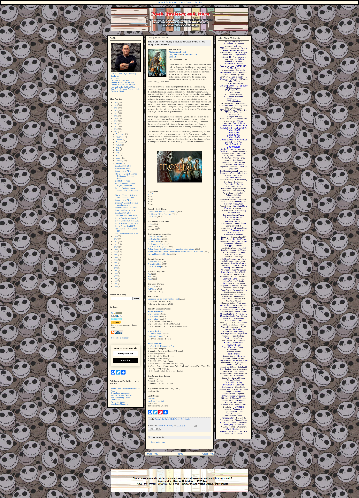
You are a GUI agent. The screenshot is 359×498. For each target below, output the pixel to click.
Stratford (228, 402)
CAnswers (223, 79)
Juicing (227, 267)
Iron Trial (152, 194)
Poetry (228, 338)
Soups (228, 392)
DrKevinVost (242, 173)
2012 (116, 242)
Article (240, 63)
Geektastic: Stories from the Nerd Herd (163, 299)
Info (166, 2)
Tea (241, 411)
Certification (225, 151)
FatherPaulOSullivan (233, 197)
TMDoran (227, 409)
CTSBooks (242, 85)
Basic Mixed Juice (122, 168)
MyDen (244, 316)
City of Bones (153, 314)
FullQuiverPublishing (233, 221)
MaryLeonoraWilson (228, 303)
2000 (116, 273)
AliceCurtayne (241, 52)
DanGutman (238, 160)
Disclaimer (115, 76)
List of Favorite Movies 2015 (126, 218)
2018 (116, 124)
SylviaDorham (227, 407)
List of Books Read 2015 (125, 226)
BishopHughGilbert (237, 75)
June (118, 150)
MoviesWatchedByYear (229, 316)
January (119, 163)
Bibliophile (243, 73)
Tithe (150, 224)
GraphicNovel (233, 232)
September (120, 142)
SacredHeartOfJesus (228, 367)
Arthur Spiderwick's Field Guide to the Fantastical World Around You (175, 251)
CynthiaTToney (239, 158)
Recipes (241, 356)
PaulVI (243, 327)
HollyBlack (175, 419)
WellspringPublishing (229, 431)
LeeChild (227, 279)
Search (189, 2)
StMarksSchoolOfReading (233, 396)
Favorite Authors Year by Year (123, 85)
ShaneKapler (240, 387)
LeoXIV (241, 279)
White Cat (152, 286)
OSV (240, 320)
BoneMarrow (225, 77)
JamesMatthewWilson (228, 248)
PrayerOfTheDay (233, 345)
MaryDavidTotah (239, 299)
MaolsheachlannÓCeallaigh (233, 292)
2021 (116, 116)
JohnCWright (238, 257)
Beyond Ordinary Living (120, 397)
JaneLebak (242, 248)
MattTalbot (241, 303)
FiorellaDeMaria (240, 206)
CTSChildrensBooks (233, 88)
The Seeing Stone (155, 239)
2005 (116, 260)
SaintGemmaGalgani (240, 369)
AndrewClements (239, 57)
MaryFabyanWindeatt (233, 301)
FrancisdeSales (234, 219)
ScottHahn (240, 385)
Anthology (239, 59)
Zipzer (239, 433)
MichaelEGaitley (226, 309)
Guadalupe (225, 237)
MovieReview (241, 314)
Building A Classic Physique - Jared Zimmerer (127, 204)
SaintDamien (225, 369)
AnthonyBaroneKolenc (234, 61)
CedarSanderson (228, 149)
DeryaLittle (224, 167)
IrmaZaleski (224, 241)
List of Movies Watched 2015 (127, 221)
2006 (116, 257)
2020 (116, 118)
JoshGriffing (224, 265)
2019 (116, 121)
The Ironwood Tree (155, 244)
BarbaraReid (241, 70)
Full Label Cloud (117, 91)
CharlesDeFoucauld (240, 151)
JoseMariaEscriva (239, 263)
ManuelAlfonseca (240, 290)
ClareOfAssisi (241, 154)
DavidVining (227, 165)
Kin (149, 274)
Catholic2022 (233, 132)
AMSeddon (224, 48)
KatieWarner (227, 274)
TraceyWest (232, 422)
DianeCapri (243, 167)
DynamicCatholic (233, 177)
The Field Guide (154, 236)
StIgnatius (241, 394)
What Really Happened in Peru (162, 346)
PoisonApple (237, 338)
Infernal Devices (154, 331)
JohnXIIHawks (240, 261)
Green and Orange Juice (125, 210)
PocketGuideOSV (238, 336)
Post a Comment (158, 442)
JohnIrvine (242, 259)
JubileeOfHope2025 (239, 265)
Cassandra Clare (190, 54)
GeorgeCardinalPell (233, 226)
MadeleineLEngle (238, 288)
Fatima (223, 202)
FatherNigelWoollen (233, 195)
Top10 (222, 422)
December (120, 134)
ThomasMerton (241, 420)
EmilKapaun (238, 182)
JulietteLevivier (237, 268)
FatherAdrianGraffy (238, 191)
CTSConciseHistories (233, 95)
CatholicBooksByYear (233, 142)
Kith (149, 276)
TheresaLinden (227, 418)
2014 (116, 236)
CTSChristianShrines (233, 90)
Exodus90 (226, 191)
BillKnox (226, 75)
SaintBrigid (242, 367)
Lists (224, 283)
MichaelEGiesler (241, 310)
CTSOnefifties (242, 110)
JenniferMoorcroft (229, 252)
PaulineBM (237, 329)
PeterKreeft (227, 332)
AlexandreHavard (226, 53)
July (118, 147)
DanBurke (228, 160)
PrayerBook (238, 342)
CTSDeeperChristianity (233, 97)
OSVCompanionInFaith (227, 323)
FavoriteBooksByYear (237, 202)
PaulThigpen (235, 327)
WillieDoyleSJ (230, 434)
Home (160, 2)
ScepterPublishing (233, 382)
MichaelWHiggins (226, 312)
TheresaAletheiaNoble (233, 416)
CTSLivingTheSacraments (233, 108)
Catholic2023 (233, 135)
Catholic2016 (239, 123)
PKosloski (225, 327)
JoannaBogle (228, 257)
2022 (116, 113)
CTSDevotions (233, 99)
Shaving (235, 389)
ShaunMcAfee (224, 389)
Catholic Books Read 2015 (126, 216)
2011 (116, 244)
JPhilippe (228, 246)
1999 (116, 276)
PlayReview (242, 334)
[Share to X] (154, 429)
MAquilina (224, 286)
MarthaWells (227, 299)
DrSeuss (228, 175)
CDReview (243, 79)
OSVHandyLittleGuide (230, 325)
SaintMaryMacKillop (240, 373)
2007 (116, 255)
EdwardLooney (241, 180)
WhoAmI (243, 431)
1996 (116, 284)
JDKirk (244, 241)
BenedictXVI (225, 72)
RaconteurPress (233, 350)
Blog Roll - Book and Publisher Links (125, 89)
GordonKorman (238, 230)
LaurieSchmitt (242, 276)
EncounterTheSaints (234, 184)
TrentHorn (243, 422)
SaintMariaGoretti (226, 373)
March (118, 158)
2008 (116, 252)
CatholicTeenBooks (233, 144)
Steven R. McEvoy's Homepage (124, 74)
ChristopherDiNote (227, 153)
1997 (116, 281)
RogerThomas (240, 362)
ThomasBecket (241, 418)
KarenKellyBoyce (239, 270)
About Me (114, 78)
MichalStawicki (241, 312)
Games (237, 224)
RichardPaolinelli (240, 360)
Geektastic (152, 398)
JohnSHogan (227, 261)
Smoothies (244, 389)
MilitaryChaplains (227, 314)
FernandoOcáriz (225, 206)
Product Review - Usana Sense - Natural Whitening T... (126, 190)
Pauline (228, 329)
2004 (116, 263)
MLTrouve (244, 285)
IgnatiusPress (239, 239)
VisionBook (240, 425)
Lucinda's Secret (154, 242)
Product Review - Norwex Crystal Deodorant (125, 184)
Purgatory (241, 347)
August (119, 145)
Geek (243, 223)
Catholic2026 (241, 139)
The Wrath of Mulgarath (157, 246)
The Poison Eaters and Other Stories (162, 212)
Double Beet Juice (122, 181)
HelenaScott (226, 239)
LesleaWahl (227, 281)
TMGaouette (238, 409)
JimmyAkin (228, 254)
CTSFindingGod (241, 104)
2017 (116, 126)
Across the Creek (118, 402)
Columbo (239, 156)
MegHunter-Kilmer (240, 305)
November (120, 137)
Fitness (227, 208)
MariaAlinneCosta (227, 294)
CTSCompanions (233, 92)
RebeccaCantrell (229, 356)
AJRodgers (228, 46)
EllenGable (228, 182)
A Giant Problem (154, 264)
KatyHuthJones (239, 274)
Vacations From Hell (156, 401)
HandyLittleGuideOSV (238, 237)
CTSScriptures (234, 114)
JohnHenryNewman (228, 259)
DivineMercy (233, 169)
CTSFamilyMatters (226, 103)
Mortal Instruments (156, 311)
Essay (239, 186)
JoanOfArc (238, 254)
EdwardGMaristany (226, 180)
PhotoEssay (239, 331)
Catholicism (233, 146)
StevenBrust (240, 400)
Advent (244, 48)
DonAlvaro (243, 171)
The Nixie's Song (154, 261)
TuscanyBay (228, 424)
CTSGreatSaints (226, 106)
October (119, 139)
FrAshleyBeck (238, 208)
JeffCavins (242, 250)
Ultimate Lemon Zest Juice (126, 208)
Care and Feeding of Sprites (159, 254)
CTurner (240, 121)
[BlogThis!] (151, 429)
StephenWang (227, 400)
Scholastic (173, 57)
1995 (116, 286)
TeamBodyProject (233, 414)
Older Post (208, 453)
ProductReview (229, 347)
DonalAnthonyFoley (227, 173)
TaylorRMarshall (231, 411)
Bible (235, 72)
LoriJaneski (241, 283)
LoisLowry (231, 283)
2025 (116, 105)
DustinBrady (237, 175)
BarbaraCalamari (227, 70)
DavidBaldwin (239, 162)
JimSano (241, 252)
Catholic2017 (226, 125)
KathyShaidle (240, 272)
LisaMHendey (239, 281)
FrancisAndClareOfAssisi (233, 215)
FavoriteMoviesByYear (233, 204)
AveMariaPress (233, 68)
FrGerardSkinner (227, 211)
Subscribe (125, 360)
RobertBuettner (227, 363)
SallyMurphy (226, 378)
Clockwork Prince (155, 336)
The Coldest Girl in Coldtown (159, 214)
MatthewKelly (225, 305)
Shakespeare (227, 387)
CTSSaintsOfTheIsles (233, 112)
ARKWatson (235, 48)
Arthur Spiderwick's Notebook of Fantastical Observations (171, 249)
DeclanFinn (239, 164)
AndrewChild (226, 57)
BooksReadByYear (239, 77)
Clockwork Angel (155, 334)
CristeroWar (226, 158)
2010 (116, 247)
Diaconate (233, 167)
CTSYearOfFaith (226, 119)
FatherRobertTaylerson (228, 199)
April (118, 155)
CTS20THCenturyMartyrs (233, 84)
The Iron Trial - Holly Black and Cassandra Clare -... (126, 196)
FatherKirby (239, 193)
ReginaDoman (225, 360)
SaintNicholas (227, 376)
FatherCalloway (228, 193)
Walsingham (242, 427)
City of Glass (153, 319)
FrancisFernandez (233, 217)
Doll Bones (152, 217)
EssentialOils (226, 189)
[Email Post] (195, 425)
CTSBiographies (226, 86)
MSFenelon (227, 288)
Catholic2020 (240, 128)
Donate (173, 2)
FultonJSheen (226, 224)
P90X (242, 325)
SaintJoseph (239, 371)
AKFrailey (238, 46)
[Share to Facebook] (157, 429)
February (120, 161)
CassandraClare (162, 419)
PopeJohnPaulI (227, 340)
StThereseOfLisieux (238, 398)
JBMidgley (235, 241)
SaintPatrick (239, 376)
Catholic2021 (233, 130)
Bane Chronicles (154, 344)
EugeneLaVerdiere (239, 189)
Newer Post (151, 453)
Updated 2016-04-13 (123, 166)
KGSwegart (225, 270)
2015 (116, 132)
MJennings (234, 286)
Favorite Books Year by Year (122, 83)
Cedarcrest (242, 149)
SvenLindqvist (240, 405)
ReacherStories (233, 354)
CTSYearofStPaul (229, 121)
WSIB (233, 427)
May (118, 153)
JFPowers (239, 243)
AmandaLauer (226, 55)
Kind (150, 279)
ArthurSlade (229, 63)
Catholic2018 (240, 125)
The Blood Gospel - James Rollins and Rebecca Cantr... (126, 176)
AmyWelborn (240, 55)
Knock (233, 277)
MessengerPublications (233, 307)
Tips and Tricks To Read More (123, 87)
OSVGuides (242, 323)
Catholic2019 (226, 128)
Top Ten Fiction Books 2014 (126, 234)
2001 (116, 271)
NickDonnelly (238, 318)
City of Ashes (153, 316)
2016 (116, 129)
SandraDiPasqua (238, 378)
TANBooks (239, 407)
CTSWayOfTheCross (233, 117)
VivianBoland (225, 427)
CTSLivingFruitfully (241, 106)
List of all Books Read (120, 80)
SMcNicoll (237, 365)
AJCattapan (239, 44)
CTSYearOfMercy (240, 119)
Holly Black (174, 54)
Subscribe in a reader (119, 338)
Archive (198, 2)
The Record (115, 400)
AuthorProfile (242, 66)
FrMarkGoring (240, 211)
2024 (116, 108)
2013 (116, 239)
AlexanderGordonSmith (233, 50)
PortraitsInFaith (239, 340)
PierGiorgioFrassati (228, 334)
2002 (116, 268)
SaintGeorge (227, 371)
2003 (116, 265)
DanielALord (227, 162)
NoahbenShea (230, 320)
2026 (116, 102)
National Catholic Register (121, 395)
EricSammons (230, 186)
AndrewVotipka (228, 59)
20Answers (228, 44)
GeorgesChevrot (226, 228)
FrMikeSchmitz (233, 213)
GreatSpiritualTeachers (233, 235)
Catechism (227, 123)
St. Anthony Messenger (120, 393)
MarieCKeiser (240, 294)
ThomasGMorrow (226, 420)
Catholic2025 (226, 139)
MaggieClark (225, 290)
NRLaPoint (227, 318)
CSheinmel (238, 81)
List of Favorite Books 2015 (126, 223)
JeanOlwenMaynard (228, 250)
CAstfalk (233, 79)
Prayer (227, 342)
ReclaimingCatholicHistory (233, 358)
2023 (116, 110)
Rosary (229, 365)
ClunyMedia (229, 156)
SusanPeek (238, 403)
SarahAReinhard (233, 380)
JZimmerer (238, 246)
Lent (235, 279)
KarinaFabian (227, 272)
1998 (116, 279)
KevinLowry (224, 277)
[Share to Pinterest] (159, 429)
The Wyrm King (154, 266)
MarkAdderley (239, 297)
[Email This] (149, 429)
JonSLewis (224, 263)
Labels (181, 2)
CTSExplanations (233, 101)
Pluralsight (226, 336)
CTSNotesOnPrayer (227, 110)
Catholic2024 (233, 137)
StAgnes (237, 391)
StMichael (224, 398)
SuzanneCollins (227, 405)
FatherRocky (242, 199)
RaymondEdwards (233, 352)
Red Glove (152, 289)
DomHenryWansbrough (229, 171)
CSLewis (228, 81)
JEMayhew (228, 243)
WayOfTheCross (233, 429)
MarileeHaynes (227, 296)
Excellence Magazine (119, 404)
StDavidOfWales (229, 394)
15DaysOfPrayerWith (233, 42)
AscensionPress (227, 66)
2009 (116, 249)
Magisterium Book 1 (177, 52)
